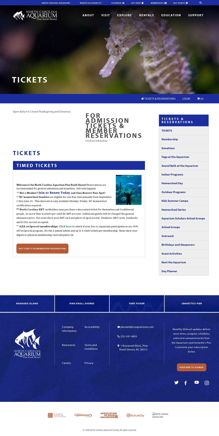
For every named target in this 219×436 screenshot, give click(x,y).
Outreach (168, 236)
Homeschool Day (172, 183)
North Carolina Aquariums (56, 3)
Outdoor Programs (174, 192)
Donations (168, 148)
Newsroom (68, 345)
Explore (124, 15)
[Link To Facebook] (186, 383)
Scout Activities (172, 254)
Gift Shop (136, 3)
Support (196, 15)
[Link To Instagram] (207, 383)
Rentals (146, 15)
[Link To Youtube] (197, 383)
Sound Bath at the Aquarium (180, 166)
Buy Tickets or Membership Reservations (42, 248)
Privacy (89, 363)
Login (186, 98)
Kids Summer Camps (175, 201)
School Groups (171, 227)
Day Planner (169, 271)
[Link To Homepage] (35, 15)
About (88, 15)
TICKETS (167, 131)
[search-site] (200, 2)
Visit (105, 15)
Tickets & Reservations (160, 98)
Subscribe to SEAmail (191, 367)
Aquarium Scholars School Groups (183, 218)
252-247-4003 (128, 336)
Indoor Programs (172, 174)
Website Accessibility (90, 3)
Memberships (157, 3)
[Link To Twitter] (176, 383)
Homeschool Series (174, 210)
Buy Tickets (179, 3)
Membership (170, 139)
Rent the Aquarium (174, 262)
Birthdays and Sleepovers (178, 245)
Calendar (116, 3)
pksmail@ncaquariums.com (137, 327)
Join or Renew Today (54, 192)
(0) (202, 98)
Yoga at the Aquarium (175, 157)
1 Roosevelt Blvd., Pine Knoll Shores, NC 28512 (133, 347)
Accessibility (92, 327)
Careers (66, 363)
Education (171, 15)
